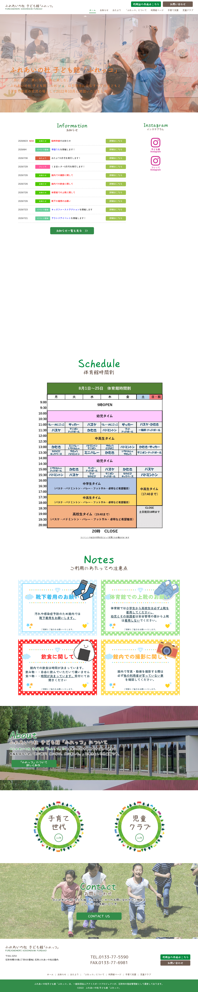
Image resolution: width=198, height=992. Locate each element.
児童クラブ (188, 10)
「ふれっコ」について (136, 10)
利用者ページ (157, 10)
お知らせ (104, 10)
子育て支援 (173, 10)
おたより (116, 10)
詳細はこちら (115, 141)
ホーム (92, 10)
